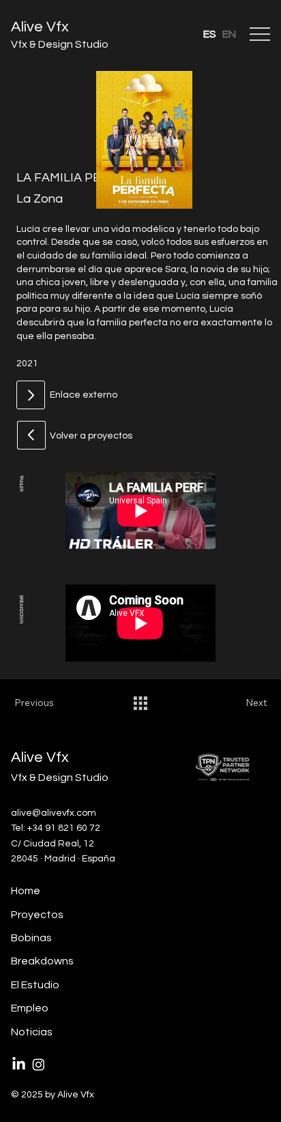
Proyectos (37, 914)
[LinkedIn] (19, 1064)
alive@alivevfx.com (53, 813)
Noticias (32, 1032)
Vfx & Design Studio (59, 44)
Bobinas (31, 937)
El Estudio (35, 984)
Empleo (29, 1008)
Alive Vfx (40, 27)
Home (25, 890)
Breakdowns (42, 961)
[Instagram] (38, 1064)
